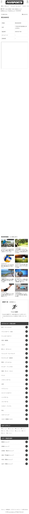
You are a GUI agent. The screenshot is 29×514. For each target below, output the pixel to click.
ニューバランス (10, 430)
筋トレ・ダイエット (6, 349)
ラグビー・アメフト (6, 406)
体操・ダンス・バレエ (7, 371)
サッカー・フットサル (7, 366)
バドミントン (4, 388)
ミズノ (4, 433)
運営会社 (8, 509)
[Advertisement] (14, 88)
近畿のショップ (5, 446)
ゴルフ (3, 344)
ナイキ (4, 430)
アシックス (5, 428)
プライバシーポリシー (16, 509)
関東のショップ (5, 442)
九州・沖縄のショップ (7, 463)
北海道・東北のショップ (7, 450)
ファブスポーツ (12, 512)
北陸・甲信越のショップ (7, 455)
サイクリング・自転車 (7, 357)
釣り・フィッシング (6, 327)
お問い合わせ (25, 509)
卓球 (2, 384)
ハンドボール (4, 397)
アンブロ (17, 428)
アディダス (11, 428)
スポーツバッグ (5, 414)
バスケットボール (5, 379)
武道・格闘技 (4, 340)
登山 (2, 410)
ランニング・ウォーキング (8, 353)
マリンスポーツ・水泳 (7, 331)
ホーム (3, 509)
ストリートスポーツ (6, 392)
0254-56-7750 (18, 31)
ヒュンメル (18, 430)
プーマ (24, 430)
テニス (3, 375)
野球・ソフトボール (6, 362)
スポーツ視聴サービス (7, 419)
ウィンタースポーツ (6, 336)
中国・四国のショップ (7, 459)
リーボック (10, 433)
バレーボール (4, 401)
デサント (23, 428)
